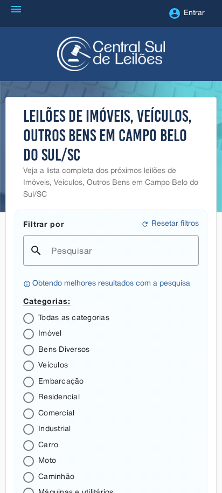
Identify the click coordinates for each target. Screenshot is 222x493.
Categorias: (47, 300)
